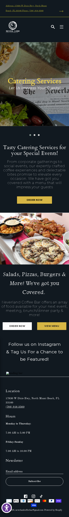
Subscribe (34, 481)
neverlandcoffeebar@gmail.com (29, 510)
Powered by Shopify (53, 510)
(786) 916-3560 (15, 407)
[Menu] (61, 27)
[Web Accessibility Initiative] (6, 507)
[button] (30, 135)
